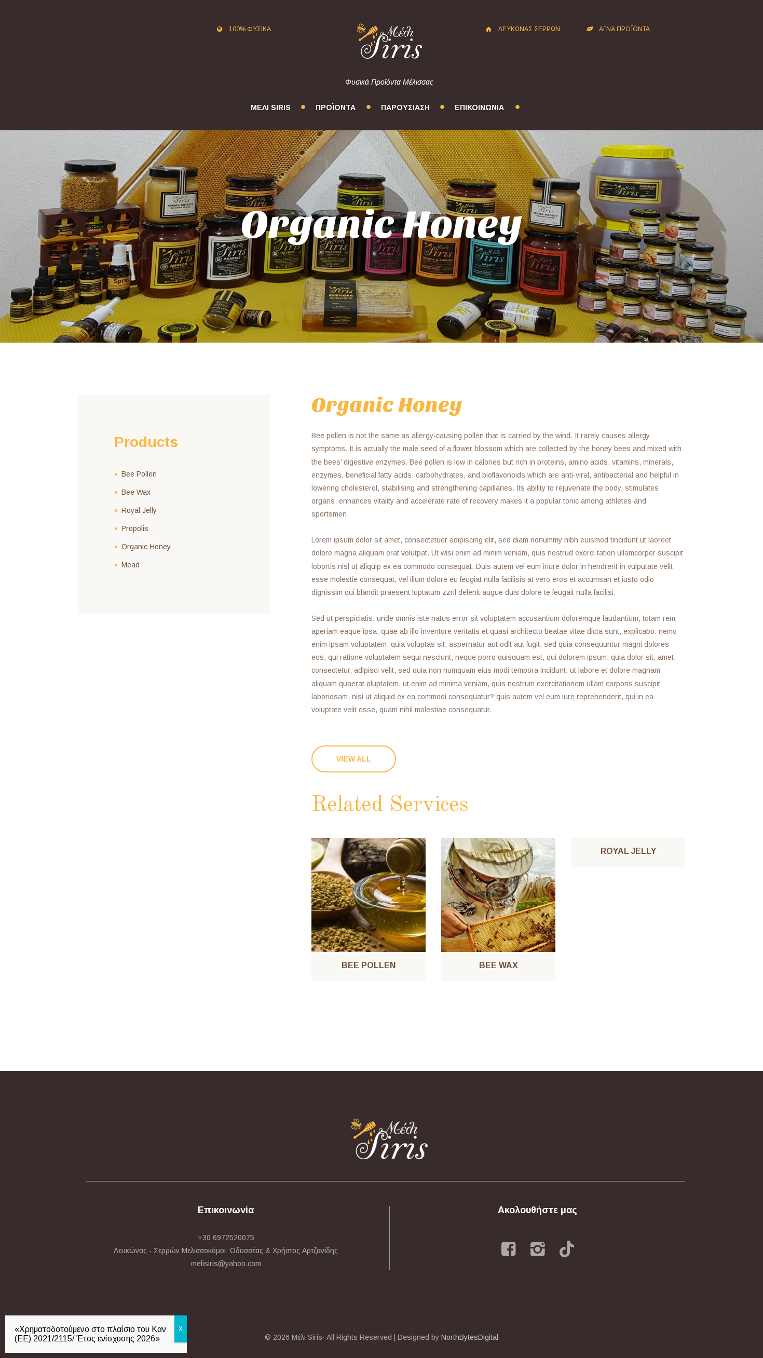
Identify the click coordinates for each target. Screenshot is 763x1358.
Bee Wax (498, 965)
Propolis (134, 528)
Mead (130, 565)
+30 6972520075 (226, 1237)
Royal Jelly (628, 851)
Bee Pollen (369, 965)
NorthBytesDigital (469, 1337)
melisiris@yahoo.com (226, 1263)
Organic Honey (146, 546)
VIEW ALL (353, 759)
